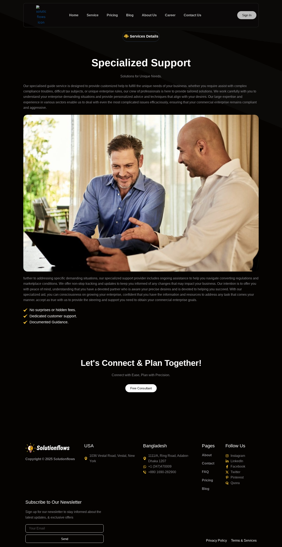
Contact (208, 463)
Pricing (207, 480)
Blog (205, 488)
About (207, 455)
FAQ (205, 472)
